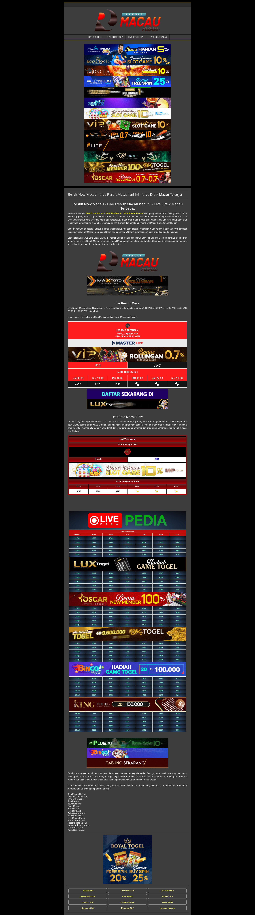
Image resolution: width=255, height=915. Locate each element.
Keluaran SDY (88, 908)
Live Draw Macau (87, 896)
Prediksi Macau (127, 902)
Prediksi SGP (88, 902)
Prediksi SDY (167, 896)
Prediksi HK (127, 896)
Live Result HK (95, 37)
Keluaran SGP (127, 908)
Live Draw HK (88, 891)
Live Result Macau (158, 37)
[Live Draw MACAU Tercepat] (127, 859)
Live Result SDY (135, 37)
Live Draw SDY (127, 891)
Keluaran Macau (167, 908)
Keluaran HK (167, 902)
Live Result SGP (115, 37)
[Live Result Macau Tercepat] (127, 49)
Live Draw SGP (167, 891)
